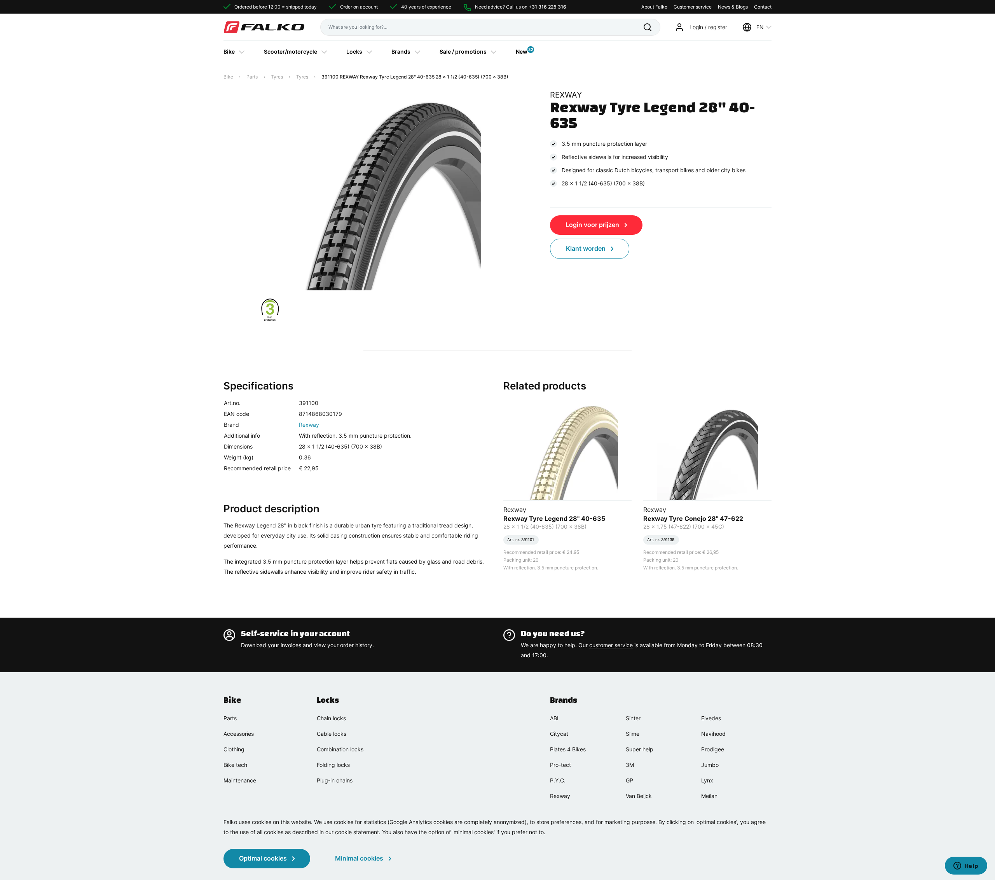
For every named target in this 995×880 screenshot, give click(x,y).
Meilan (709, 796)
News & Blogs (733, 7)
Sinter (633, 718)
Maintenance (239, 780)
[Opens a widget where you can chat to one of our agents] (965, 866)
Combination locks (340, 749)
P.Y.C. (558, 780)
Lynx (707, 780)
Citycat (559, 733)
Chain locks (331, 718)
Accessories (238, 733)
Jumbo (710, 764)
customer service (611, 645)
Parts (252, 77)
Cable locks (331, 733)
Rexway (309, 424)
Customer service (693, 7)
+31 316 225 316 (547, 7)
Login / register (708, 27)
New (521, 51)
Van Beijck (639, 796)
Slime (632, 733)
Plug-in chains (335, 780)
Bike (229, 51)
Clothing (233, 749)
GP (629, 780)
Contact (763, 7)
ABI (554, 718)
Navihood (713, 733)
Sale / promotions (463, 51)
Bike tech (235, 764)
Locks (354, 51)
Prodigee (712, 749)
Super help (639, 749)
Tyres (277, 77)
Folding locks (333, 764)
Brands (400, 51)
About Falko (654, 7)
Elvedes (711, 718)
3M (630, 764)
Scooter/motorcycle (290, 51)
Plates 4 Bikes (568, 749)
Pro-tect (560, 764)
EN (760, 27)
